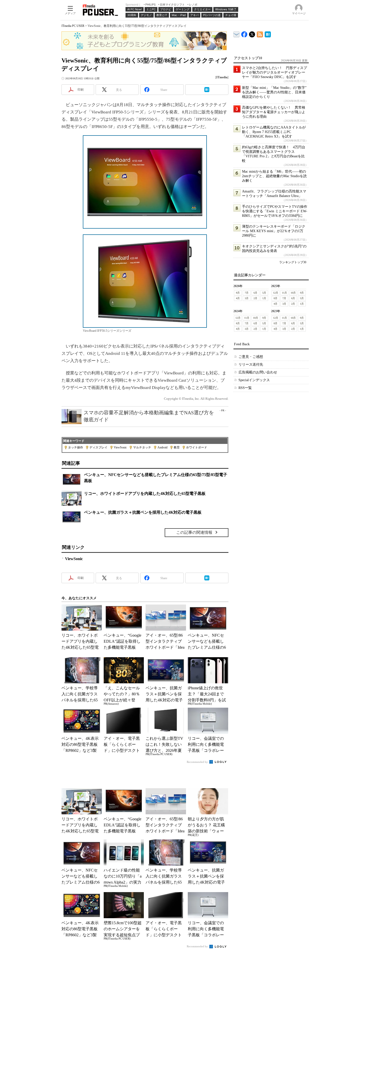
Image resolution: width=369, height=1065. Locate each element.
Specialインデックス (254, 380)
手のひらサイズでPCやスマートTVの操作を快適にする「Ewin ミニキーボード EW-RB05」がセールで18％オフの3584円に (274, 211)
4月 (238, 298)
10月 (293, 292)
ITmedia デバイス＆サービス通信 (236, 33)
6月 (255, 292)
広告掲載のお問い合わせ (257, 372)
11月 (284, 292)
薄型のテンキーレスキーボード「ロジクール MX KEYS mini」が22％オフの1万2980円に (273, 231)
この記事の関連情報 (194, 532)
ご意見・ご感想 (250, 357)
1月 (264, 298)
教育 (177, 447)
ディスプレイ (98, 447)
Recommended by (198, 761)
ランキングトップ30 (292, 262)
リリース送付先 (250, 364)
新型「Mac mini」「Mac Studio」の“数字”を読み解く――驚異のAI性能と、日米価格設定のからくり (274, 92)
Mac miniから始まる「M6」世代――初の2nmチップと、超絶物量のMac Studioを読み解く (274, 176)
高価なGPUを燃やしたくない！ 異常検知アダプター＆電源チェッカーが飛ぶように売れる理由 (273, 112)
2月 (255, 298)
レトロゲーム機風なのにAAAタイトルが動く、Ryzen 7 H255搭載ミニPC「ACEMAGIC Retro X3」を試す (274, 131)
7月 (247, 292)
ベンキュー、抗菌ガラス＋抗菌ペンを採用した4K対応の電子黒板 (143, 512)
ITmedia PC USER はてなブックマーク (268, 33)
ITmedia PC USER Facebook (244, 33)
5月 (264, 292)
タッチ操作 (75, 447)
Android (162, 447)
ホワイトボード (196, 447)
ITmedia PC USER (73, 26)
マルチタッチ (142, 447)
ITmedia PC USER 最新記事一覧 (260, 33)
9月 (302, 292)
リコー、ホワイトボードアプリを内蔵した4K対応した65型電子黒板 (145, 493)
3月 (247, 298)
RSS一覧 (245, 388)
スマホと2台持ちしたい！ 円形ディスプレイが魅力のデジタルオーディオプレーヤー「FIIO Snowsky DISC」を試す (274, 72)
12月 (275, 292)
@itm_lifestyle (252, 33)
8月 (238, 292)
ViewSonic (120, 447)
